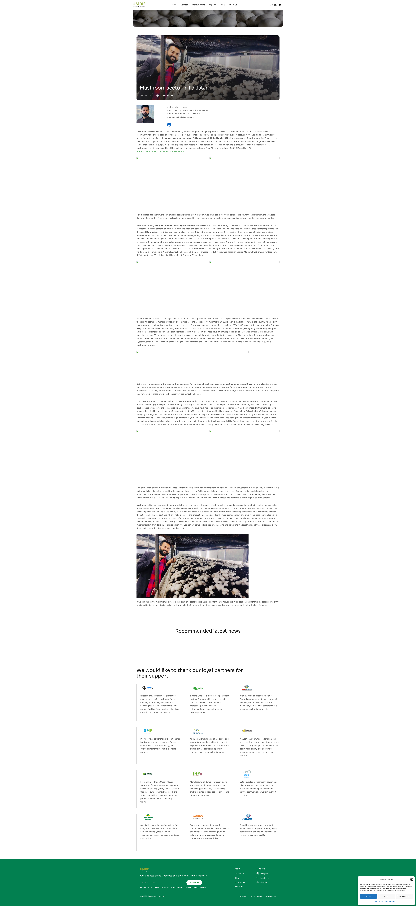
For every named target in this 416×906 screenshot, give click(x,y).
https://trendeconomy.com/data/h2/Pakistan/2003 (160, 151)
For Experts (240, 882)
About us (239, 887)
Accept (368, 896)
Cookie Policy (379, 901)
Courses (184, 5)
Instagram (264, 874)
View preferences (404, 896)
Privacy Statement (390, 901)
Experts (212, 5)
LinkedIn (263, 882)
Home (173, 5)
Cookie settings (270, 896)
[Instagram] (258, 873)
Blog (222, 5)
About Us (233, 5)
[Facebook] (258, 878)
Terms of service (256, 896)
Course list (239, 874)
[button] (412, 879)
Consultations (198, 5)
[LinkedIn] (169, 125)
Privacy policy (243, 896)
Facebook (264, 878)
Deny (386, 896)
